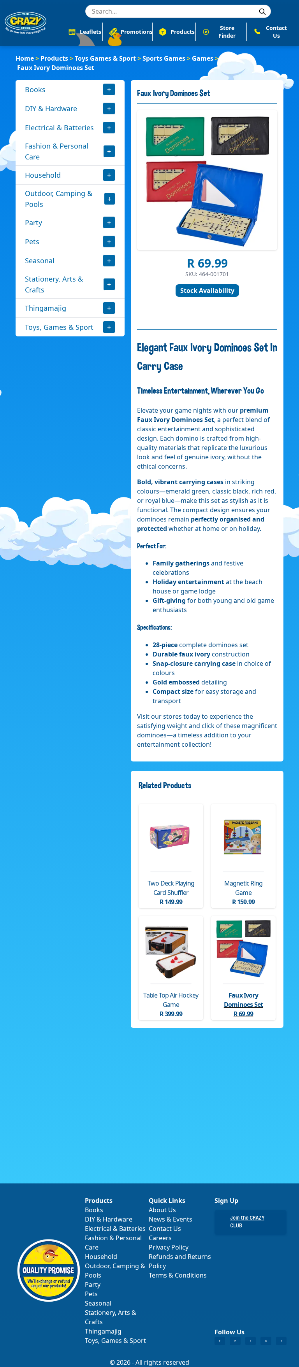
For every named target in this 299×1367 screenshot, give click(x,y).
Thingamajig (45, 308)
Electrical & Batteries (59, 127)
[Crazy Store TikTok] (281, 1341)
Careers (160, 1238)
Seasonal (40, 260)
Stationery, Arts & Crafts (54, 284)
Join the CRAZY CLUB (247, 1222)
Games (202, 58)
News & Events (170, 1219)
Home (25, 58)
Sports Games (163, 58)
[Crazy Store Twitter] (235, 1341)
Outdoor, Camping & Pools (58, 199)
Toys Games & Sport (105, 58)
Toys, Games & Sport (59, 327)
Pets (32, 241)
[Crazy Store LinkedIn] (265, 1341)
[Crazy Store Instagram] (250, 1341)
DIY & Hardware (51, 108)
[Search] (262, 12)
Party (33, 222)
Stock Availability (207, 290)
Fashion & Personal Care (56, 151)
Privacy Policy (168, 1247)
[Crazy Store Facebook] (220, 1341)
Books (35, 89)
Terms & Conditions (178, 1275)
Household (43, 175)
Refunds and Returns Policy (180, 1261)
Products (54, 58)
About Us (162, 1210)
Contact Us (165, 1228)
